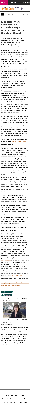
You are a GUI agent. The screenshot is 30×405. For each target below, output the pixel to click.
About (8, 395)
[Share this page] (28, 14)
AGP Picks (4, 2)
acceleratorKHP (6, 260)
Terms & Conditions (22, 399)
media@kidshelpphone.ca (19, 141)
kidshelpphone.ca (17, 275)
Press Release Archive (17, 395)
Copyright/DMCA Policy (10, 402)
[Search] (20, 14)
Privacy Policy (23, 402)
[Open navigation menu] (2, 14)
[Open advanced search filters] (23, 14)
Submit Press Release (8, 399)
